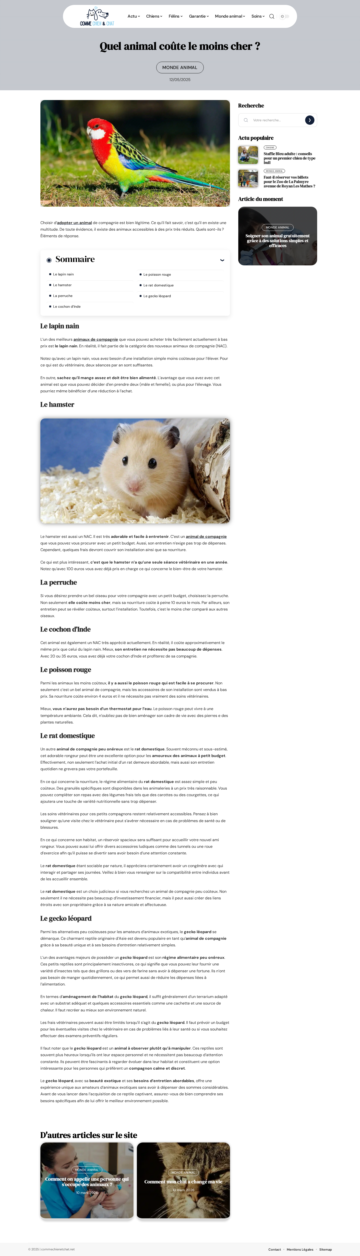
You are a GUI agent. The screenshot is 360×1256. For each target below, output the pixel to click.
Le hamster (62, 285)
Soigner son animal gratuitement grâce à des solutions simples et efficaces (278, 241)
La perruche (62, 296)
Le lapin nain (63, 274)
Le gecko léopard (157, 296)
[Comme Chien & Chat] (97, 16)
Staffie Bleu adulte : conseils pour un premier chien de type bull (289, 158)
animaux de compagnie (95, 339)
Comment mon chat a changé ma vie (183, 1181)
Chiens (270, 147)
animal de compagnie (206, 536)
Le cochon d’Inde (67, 306)
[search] (271, 16)
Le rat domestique (159, 285)
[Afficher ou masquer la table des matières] (159, 260)
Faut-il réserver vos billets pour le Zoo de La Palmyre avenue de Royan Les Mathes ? (289, 181)
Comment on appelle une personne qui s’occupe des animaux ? (87, 1182)
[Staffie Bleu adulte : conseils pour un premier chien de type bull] (248, 155)
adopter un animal (74, 222)
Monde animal (179, 67)
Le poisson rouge (157, 274)
